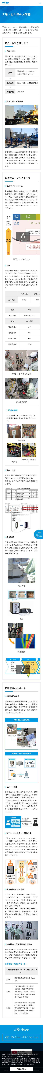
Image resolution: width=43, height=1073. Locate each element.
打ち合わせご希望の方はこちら (24, 1037)
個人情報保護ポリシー (15, 1064)
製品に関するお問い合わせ (39, 535)
